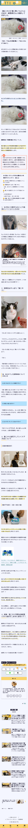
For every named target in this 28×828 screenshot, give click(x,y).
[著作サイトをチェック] (8, 695)
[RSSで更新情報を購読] (20, 695)
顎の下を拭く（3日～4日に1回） (12, 196)
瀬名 (14, 686)
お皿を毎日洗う (8, 194)
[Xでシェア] (6, 669)
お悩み (4, 662)
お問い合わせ (13, 817)
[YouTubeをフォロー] (11, 695)
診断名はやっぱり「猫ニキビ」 (12, 184)
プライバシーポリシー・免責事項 (14, 819)
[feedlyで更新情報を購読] (17, 695)
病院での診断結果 (12, 662)
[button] (18, 672)
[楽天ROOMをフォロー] (14, 695)
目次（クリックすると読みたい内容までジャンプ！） (13, 176)
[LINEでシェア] (10, 672)
